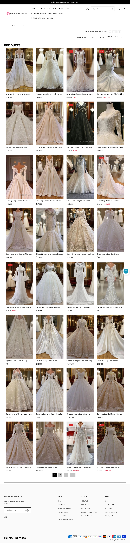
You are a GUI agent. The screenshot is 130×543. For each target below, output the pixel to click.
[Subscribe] (27, 510)
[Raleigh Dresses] (17, 13)
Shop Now (75, 2)
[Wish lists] (119, 9)
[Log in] (87, 9)
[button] (126, 276)
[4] (119, 31)
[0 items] (125, 9)
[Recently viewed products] (126, 271)
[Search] (112, 9)
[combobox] (102, 9)
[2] (113, 31)
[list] (110, 31)
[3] (115, 31)
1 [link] (54, 475)
